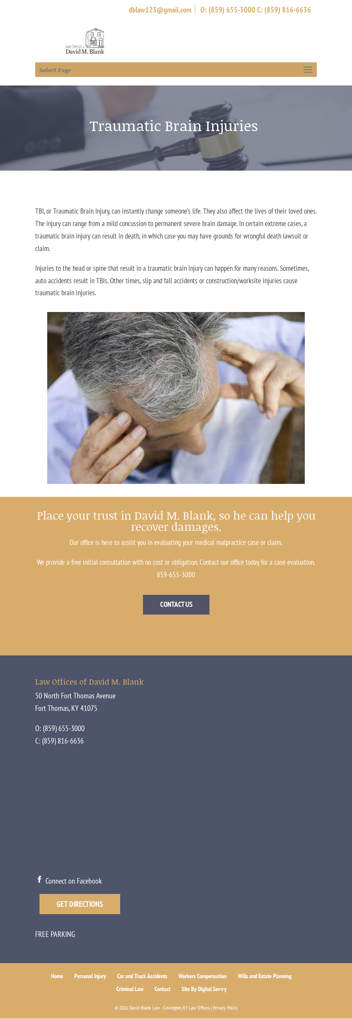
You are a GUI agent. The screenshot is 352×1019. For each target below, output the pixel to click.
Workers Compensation (203, 976)
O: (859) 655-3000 (227, 10)
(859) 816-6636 (287, 10)
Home (57, 976)
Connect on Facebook (73, 881)
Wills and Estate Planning (264, 976)
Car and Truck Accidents (142, 976)
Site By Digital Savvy (204, 989)
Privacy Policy (225, 1007)
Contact (162, 989)
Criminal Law (129, 989)
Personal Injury (90, 976)
